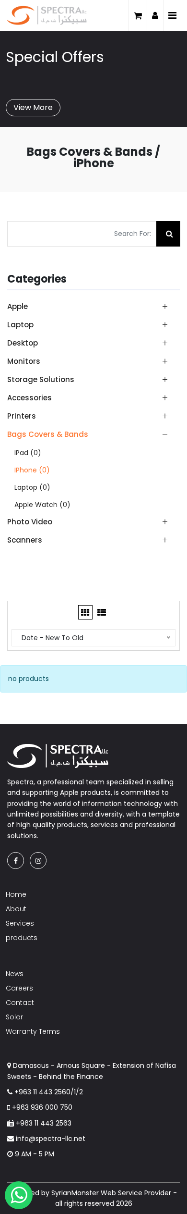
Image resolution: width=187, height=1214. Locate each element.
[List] (101, 612)
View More (33, 107)
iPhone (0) (32, 470)
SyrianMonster (75, 1193)
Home (16, 894)
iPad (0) (27, 453)
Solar (14, 1017)
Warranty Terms (33, 1031)
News (14, 973)
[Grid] (85, 612)
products (21, 937)
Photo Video (29, 522)
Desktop (22, 343)
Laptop (20, 325)
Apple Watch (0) (42, 504)
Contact (20, 1002)
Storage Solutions (40, 379)
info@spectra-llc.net (49, 1138)
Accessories (29, 398)
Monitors (23, 361)
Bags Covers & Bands (47, 434)
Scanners (24, 540)
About (16, 908)
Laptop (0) (32, 487)
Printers (21, 416)
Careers (19, 988)
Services (20, 923)
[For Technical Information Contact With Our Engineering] (19, 1195)
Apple (17, 306)
